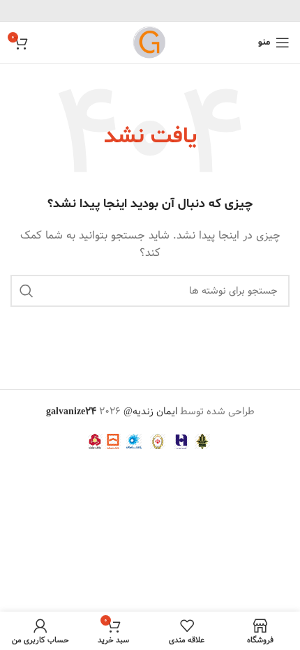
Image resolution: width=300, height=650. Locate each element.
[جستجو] (26, 291)
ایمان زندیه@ (151, 411)
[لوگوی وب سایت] (149, 42)
